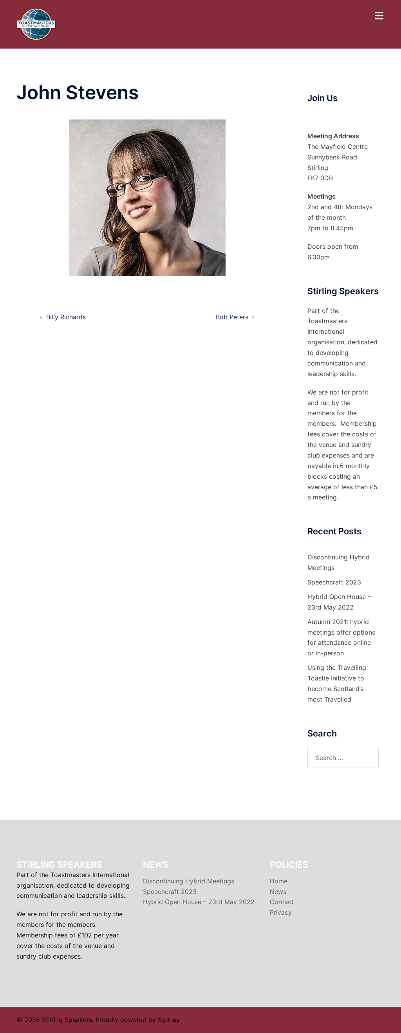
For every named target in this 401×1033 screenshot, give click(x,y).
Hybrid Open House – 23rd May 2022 (199, 902)
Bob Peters (232, 317)
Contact (282, 902)
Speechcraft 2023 (334, 582)
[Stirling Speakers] (36, 23)
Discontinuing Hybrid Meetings (188, 881)
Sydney (169, 1020)
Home (278, 881)
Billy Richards (66, 317)
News (278, 892)
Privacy (281, 912)
